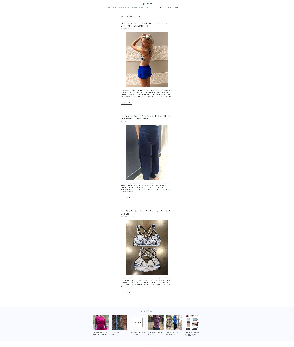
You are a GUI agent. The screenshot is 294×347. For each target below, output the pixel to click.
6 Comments (130, 121)
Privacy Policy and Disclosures (159, 344)
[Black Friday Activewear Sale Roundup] (137, 323)
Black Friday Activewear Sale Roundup (137, 333)
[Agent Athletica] (147, 4)
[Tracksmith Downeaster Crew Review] (156, 323)
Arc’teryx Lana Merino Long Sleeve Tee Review (101, 333)
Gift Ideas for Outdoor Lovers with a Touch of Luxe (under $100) (192, 334)
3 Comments (131, 28)
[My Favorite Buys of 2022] (119, 323)
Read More (126, 102)
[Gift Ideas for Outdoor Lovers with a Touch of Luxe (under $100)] (192, 323)
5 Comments (130, 216)
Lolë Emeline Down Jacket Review (172, 333)
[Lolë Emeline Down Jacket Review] (174, 323)
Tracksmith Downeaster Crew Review (155, 333)
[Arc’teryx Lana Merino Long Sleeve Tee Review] (101, 323)
